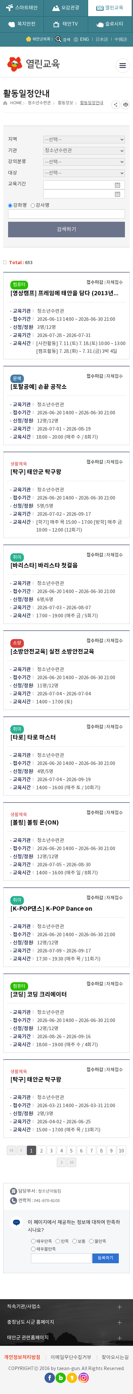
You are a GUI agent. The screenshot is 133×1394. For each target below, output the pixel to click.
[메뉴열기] (123, 66)
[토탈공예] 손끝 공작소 (38, 386)
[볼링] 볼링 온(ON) (34, 822)
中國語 (121, 39)
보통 (81, 1241)
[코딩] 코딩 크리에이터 (38, 994)
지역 (12, 139)
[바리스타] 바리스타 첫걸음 (44, 565)
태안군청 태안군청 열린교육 (34, 61)
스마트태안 (26, 8)
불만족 (100, 1241)
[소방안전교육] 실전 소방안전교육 (52, 651)
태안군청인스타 (83, 1378)
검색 (66, 40)
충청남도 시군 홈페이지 (30, 1322)
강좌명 (19, 205)
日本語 (102, 39)
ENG (84, 39)
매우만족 (44, 1241)
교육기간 (17, 184)
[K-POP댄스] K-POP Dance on (51, 908)
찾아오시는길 (115, 1357)
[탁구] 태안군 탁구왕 (35, 472)
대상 (12, 173)
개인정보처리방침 (22, 1357)
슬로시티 (114, 24)
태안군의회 (41, 39)
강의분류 (17, 161)
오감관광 (70, 8)
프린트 (125, 104)
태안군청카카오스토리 (72, 1378)
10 (121, 1151)
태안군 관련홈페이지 (28, 1338)
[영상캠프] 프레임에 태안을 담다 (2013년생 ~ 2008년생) (65, 293)
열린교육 (114, 8)
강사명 (42, 205)
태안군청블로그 (60, 1378)
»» (71, 1162)
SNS (115, 104)
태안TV (70, 24)
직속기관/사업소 (24, 1307)
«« (11, 1150)
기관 (12, 150)
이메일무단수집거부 (71, 1357)
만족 (64, 1241)
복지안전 (26, 24)
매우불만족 (46, 1249)
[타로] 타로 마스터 (33, 737)
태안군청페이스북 (49, 1378)
